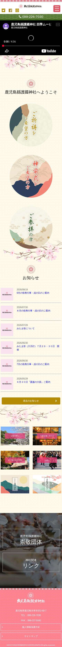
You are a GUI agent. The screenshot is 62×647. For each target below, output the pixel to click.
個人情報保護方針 (31, 627)
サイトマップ (31, 636)
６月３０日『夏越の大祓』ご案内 (33, 382)
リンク (31, 564)
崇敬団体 (31, 540)
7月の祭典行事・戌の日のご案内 (33, 364)
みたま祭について (26, 328)
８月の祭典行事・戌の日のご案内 (33, 310)
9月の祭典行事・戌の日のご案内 (33, 293)
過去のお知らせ (31, 400)
